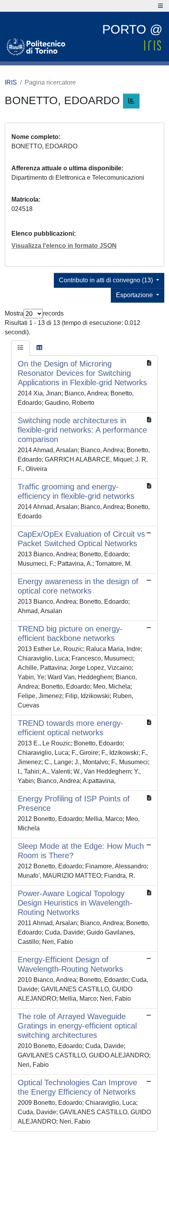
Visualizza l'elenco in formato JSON (64, 245)
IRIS (11, 82)
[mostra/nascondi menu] (160, 6)
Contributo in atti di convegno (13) (106, 280)
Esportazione (135, 295)
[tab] (20, 348)
